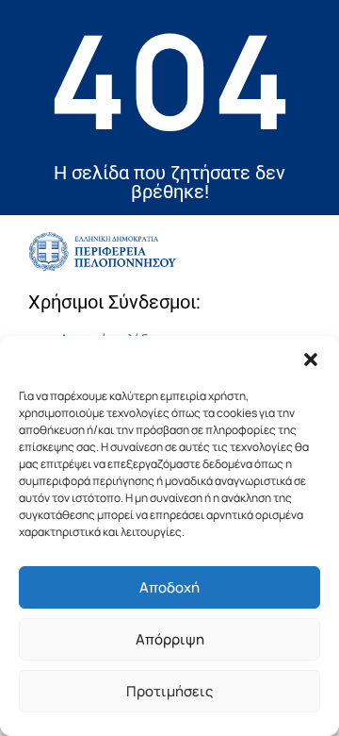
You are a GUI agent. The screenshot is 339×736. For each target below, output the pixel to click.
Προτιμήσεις (169, 691)
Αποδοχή (169, 587)
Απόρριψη (170, 639)
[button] (310, 359)
